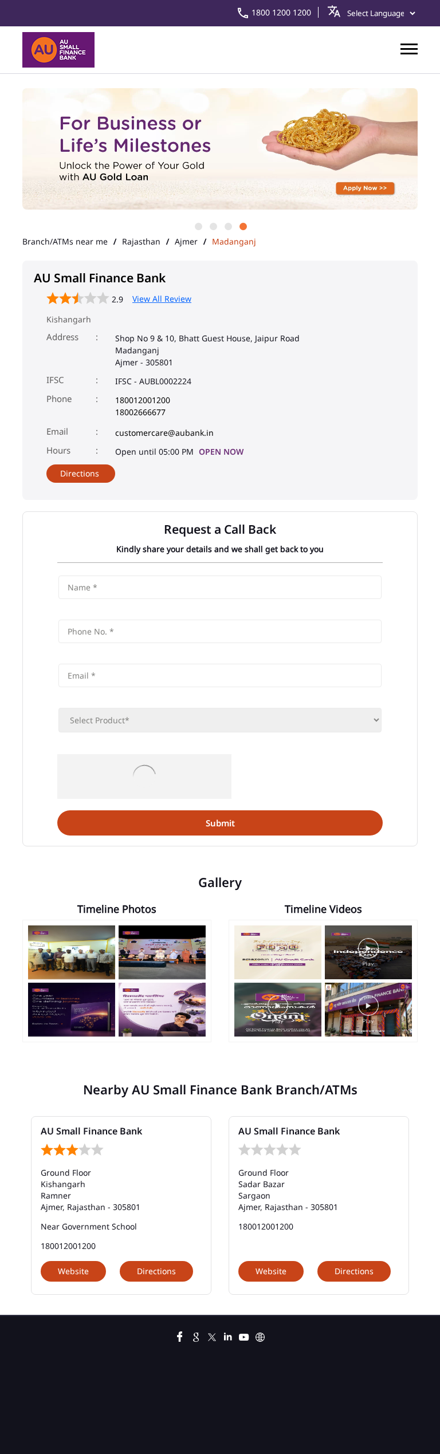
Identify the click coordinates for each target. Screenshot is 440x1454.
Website (73, 1271)
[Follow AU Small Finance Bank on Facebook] (180, 1335)
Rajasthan (141, 241)
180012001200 (142, 400)
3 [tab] (227, 225)
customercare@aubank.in (164, 432)
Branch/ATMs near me (65, 241)
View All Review (161, 298)
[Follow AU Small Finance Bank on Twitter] (212, 1335)
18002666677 (140, 412)
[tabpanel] (220, 149)
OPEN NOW (221, 451)
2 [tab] (212, 225)
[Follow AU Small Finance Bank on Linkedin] (228, 1335)
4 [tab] (242, 225)
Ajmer (186, 241)
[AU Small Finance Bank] (58, 50)
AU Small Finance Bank (91, 1131)
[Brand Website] (260, 1335)
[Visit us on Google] (196, 1335)
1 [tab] (198, 225)
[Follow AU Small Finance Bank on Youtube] (244, 1335)
